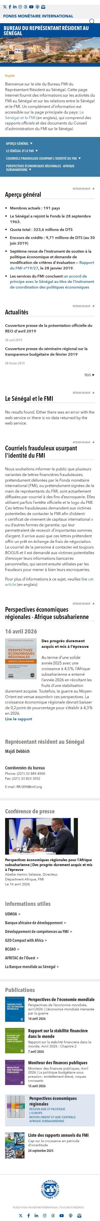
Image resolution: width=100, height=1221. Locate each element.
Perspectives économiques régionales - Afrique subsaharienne (40, 167)
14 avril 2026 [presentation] (37, 1018)
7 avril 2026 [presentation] (36, 1051)
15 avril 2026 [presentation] (37, 1085)
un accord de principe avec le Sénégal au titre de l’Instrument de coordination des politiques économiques (52, 282)
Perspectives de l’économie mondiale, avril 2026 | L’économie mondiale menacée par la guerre (61, 1009)
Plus (88, 375)
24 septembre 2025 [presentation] (40, 1150)
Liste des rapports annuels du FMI (58, 1135)
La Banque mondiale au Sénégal (30, 966)
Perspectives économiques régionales (53, 1101)
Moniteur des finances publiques (57, 1062)
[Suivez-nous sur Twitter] (5, 7)
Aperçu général (17, 143)
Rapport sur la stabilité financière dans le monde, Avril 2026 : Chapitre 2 (59, 1044)
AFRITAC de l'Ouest (20, 957)
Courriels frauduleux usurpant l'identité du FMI (41, 158)
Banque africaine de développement (34, 922)
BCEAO (10, 949)
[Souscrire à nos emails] (43, 7)
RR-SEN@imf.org (29, 787)
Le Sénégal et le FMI (20, 150)
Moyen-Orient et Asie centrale (52, 1117)
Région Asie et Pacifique (47, 1109)
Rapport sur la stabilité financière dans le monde (58, 1033)
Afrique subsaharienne (46, 1121)
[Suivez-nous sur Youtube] (31, 7)
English (10, 75)
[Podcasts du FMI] (37, 7)
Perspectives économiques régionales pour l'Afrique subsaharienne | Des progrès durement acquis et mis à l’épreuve (48, 865)
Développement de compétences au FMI (37, 931)
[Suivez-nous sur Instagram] (20, 7)
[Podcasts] (71, 1216)
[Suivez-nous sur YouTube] (61, 1216)
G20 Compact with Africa (24, 940)
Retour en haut (82, 188)
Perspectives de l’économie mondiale (61, 999)
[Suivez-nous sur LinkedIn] (15, 7)
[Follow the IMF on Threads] (25, 7)
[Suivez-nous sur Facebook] (10, 7)
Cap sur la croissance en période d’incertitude (53, 1143)
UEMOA (11, 914)
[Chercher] (92, 22)
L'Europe (35, 1113)
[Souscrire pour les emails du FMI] (79, 1216)
